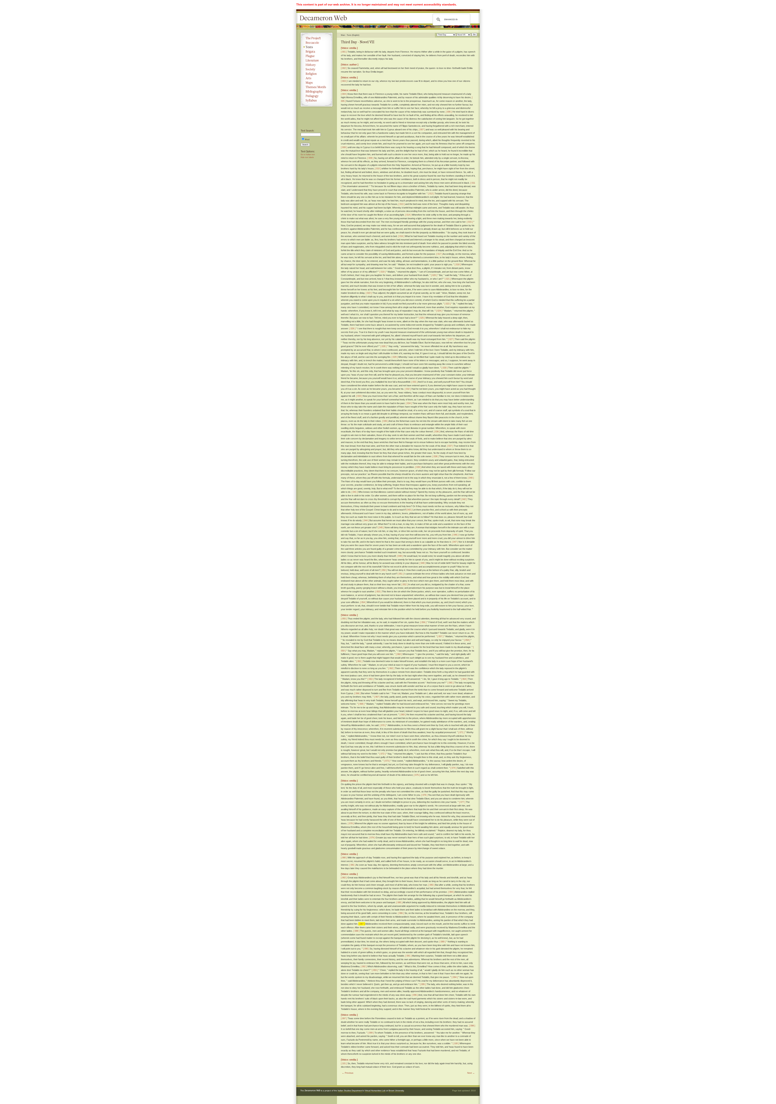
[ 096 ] (415, 995)
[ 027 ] (451, 339)
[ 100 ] (456, 1043)
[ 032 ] (408, 389)
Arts (316, 78)
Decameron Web (324, 18)
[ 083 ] (431, 885)
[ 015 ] (470, 222)
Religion (316, 74)
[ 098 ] (472, 1025)
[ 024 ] (439, 310)
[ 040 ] (471, 478)
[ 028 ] (384, 346)
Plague (316, 56)
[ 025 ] (422, 318)
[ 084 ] (451, 892)
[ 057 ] (440, 636)
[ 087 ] (362, 924)
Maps (316, 82)
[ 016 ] (401, 236)
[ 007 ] (422, 129)
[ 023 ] (448, 303)
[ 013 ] (402, 204)
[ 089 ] (443, 941)
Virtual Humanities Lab (375, 1090)
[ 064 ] (464, 679)
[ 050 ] (384, 570)
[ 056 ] (423, 622)
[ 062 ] (391, 668)
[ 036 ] (437, 431)
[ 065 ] (451, 682)
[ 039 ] (418, 467)
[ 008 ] (344, 147)
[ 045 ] (381, 527)
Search (305, 145)
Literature (316, 60)
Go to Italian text (308, 155)
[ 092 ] (364, 966)
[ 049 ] (423, 563)
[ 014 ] (408, 215)
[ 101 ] (344, 1063)
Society (316, 69)
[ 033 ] (359, 396)
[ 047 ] (455, 542)
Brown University (396, 1090)
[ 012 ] (431, 193)
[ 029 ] (395, 357)
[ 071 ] (461, 732)
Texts (316, 47)
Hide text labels (307, 157)
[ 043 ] (409, 509)
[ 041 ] (355, 492)
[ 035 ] (385, 421)
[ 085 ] (399, 902)
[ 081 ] (352, 865)
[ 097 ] (344, 1018)
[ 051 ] (401, 574)
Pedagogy (316, 96)
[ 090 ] (366, 948)
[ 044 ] (366, 520)
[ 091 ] (408, 956)
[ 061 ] (359, 661)
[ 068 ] (361, 704)
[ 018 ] (458, 264)
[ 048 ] (400, 556)
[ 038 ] (435, 456)
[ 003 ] (344, 81)
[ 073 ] (387, 761)
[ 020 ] (434, 275)
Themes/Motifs (316, 87)
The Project (316, 38)
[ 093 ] (375, 970)
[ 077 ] (462, 802)
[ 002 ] (344, 68)
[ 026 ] (352, 328)
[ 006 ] (449, 112)
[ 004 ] (344, 94)
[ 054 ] (363, 602)
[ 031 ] (414, 382)
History (316, 65)
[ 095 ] (423, 984)
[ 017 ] (439, 254)
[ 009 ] (370, 158)
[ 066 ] (357, 693)
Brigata (316, 51)
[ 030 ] (445, 367)
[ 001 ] (344, 52)
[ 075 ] (417, 775)
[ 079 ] (372, 837)
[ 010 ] (378, 168)
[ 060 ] (399, 654)
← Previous (347, 1073)
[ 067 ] (377, 697)
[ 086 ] (401, 913)
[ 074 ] (453, 768)
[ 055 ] (344, 618)
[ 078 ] (351, 823)
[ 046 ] (455, 535)
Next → (471, 1073)
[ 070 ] (383, 725)
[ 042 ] (464, 499)
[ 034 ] (409, 403)
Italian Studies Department (350, 1090)
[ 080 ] (344, 857)
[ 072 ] (383, 753)
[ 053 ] (378, 591)
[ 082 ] (344, 877)
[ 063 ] (371, 679)
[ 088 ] (356, 931)
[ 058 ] (467, 640)
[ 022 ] (369, 293)
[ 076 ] (424, 795)
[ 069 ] (403, 714)
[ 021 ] (448, 279)
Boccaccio (316, 42)
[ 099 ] (371, 1032)
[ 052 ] (405, 584)
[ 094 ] (455, 977)
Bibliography (316, 91)
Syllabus (316, 100)
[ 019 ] (383, 271)
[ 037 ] (450, 446)
